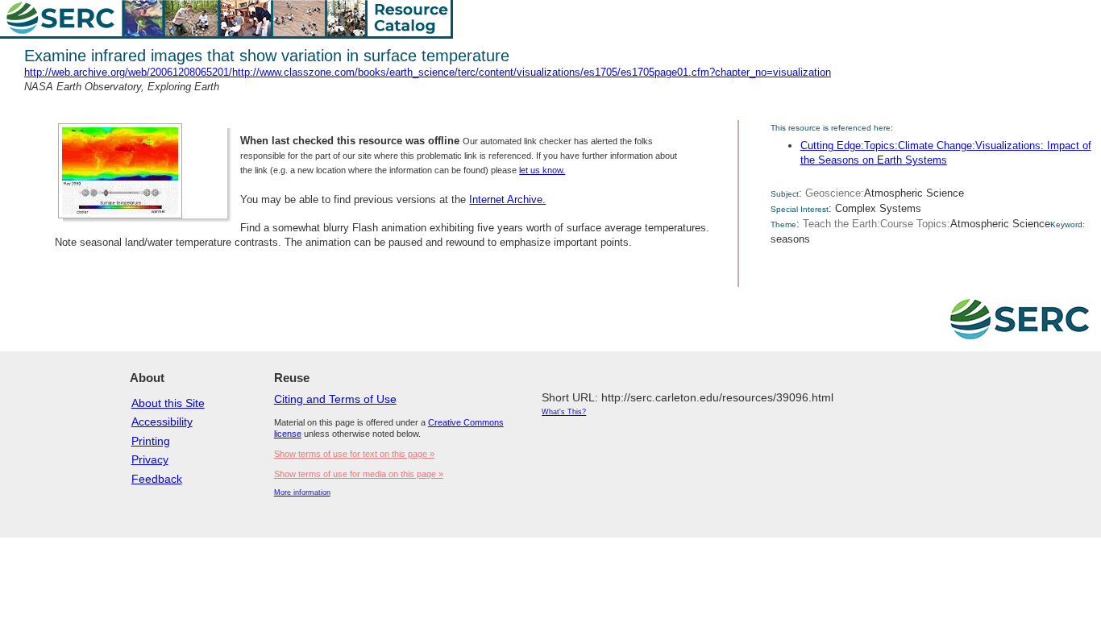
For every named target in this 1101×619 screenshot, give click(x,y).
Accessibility (162, 421)
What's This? (564, 412)
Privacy (149, 459)
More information (302, 492)
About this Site (168, 403)
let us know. (542, 170)
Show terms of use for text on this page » (354, 454)
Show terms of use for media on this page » (358, 474)
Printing (150, 440)
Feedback (156, 478)
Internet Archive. (507, 199)
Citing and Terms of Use (335, 399)
